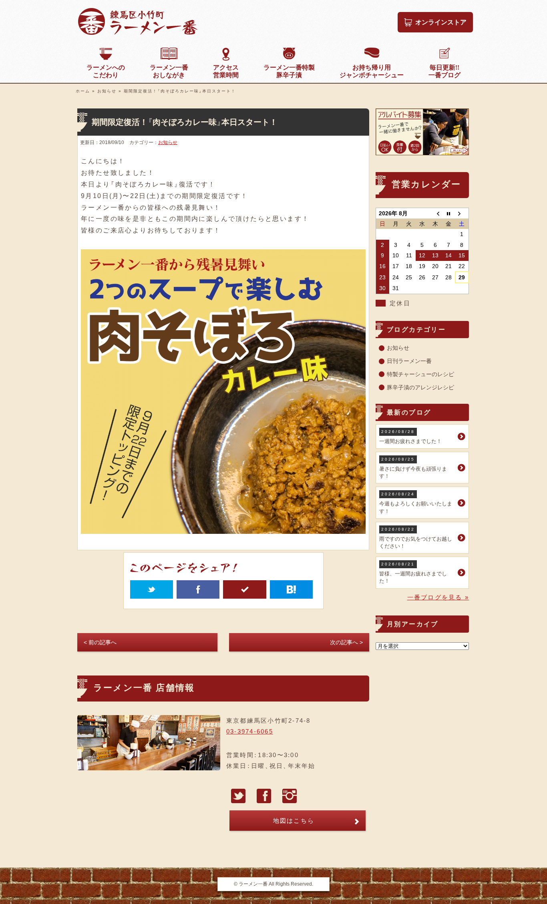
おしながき (169, 71)
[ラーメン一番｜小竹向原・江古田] (137, 33)
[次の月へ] (462, 213)
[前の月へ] (435, 213)
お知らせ (107, 91)
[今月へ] (448, 213)
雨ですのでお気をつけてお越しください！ (415, 538)
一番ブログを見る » (438, 597)
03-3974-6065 (249, 731)
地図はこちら (294, 820)
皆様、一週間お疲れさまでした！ (413, 573)
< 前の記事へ (100, 642)
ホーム (83, 91)
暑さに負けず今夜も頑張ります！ (413, 468)
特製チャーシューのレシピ (420, 374)
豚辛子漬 (289, 71)
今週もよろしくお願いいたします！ (415, 503)
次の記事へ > (346, 642)
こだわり (105, 71)
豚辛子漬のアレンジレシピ (420, 387)
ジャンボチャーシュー (372, 71)
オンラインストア (441, 22)
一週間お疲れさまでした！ (410, 436)
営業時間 (226, 71)
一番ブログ (444, 71)
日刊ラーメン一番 (409, 361)
